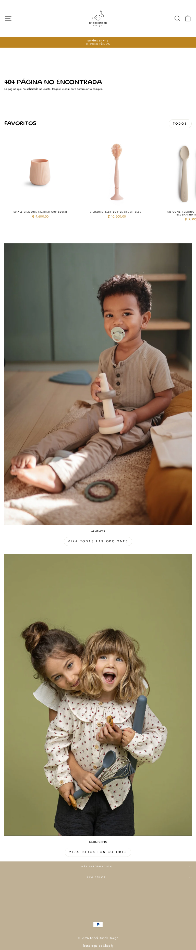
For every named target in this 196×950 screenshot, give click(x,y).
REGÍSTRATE (96, 877)
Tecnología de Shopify (98, 945)
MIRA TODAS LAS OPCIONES (98, 541)
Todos (180, 123)
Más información (96, 866)
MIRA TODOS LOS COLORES (98, 852)
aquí (67, 89)
